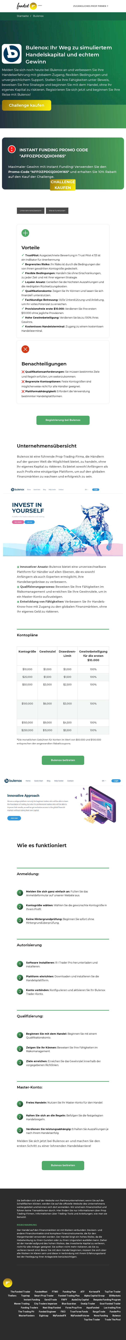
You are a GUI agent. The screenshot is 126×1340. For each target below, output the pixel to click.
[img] (32, 6)
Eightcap (43, 1315)
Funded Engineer (47, 1311)
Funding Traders (29, 1307)
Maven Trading (22, 1303)
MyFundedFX (59, 1315)
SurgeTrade (99, 1311)
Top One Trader (92, 1319)
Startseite (23, 16)
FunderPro (115, 1311)
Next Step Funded (52, 1307)
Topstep (25, 1295)
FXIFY (64, 1299)
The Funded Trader (20, 1291)
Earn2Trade (51, 1299)
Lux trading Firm (112, 1307)
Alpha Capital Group (94, 1295)
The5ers (12, 1295)
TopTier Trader (113, 1291)
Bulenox (116, 1315)
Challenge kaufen (26, 105)
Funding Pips (69, 1291)
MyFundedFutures (80, 1315)
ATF (83, 1291)
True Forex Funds (79, 1311)
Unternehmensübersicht (30, 210)
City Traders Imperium (45, 1303)
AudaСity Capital (80, 1299)
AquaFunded (92, 1307)
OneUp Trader (88, 1303)
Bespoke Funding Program (107, 1299)
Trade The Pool (113, 1319)
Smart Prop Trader (44, 1295)
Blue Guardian (69, 1303)
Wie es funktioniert (57, 210)
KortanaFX (94, 1291)
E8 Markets (115, 1295)
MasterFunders (27, 1315)
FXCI (63, 1311)
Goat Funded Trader (110, 1303)
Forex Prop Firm (73, 1307)
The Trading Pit (26, 1311)
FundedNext (41, 1291)
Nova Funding (101, 1315)
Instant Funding (32, 1299)
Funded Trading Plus (69, 1295)
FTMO (55, 1291)
